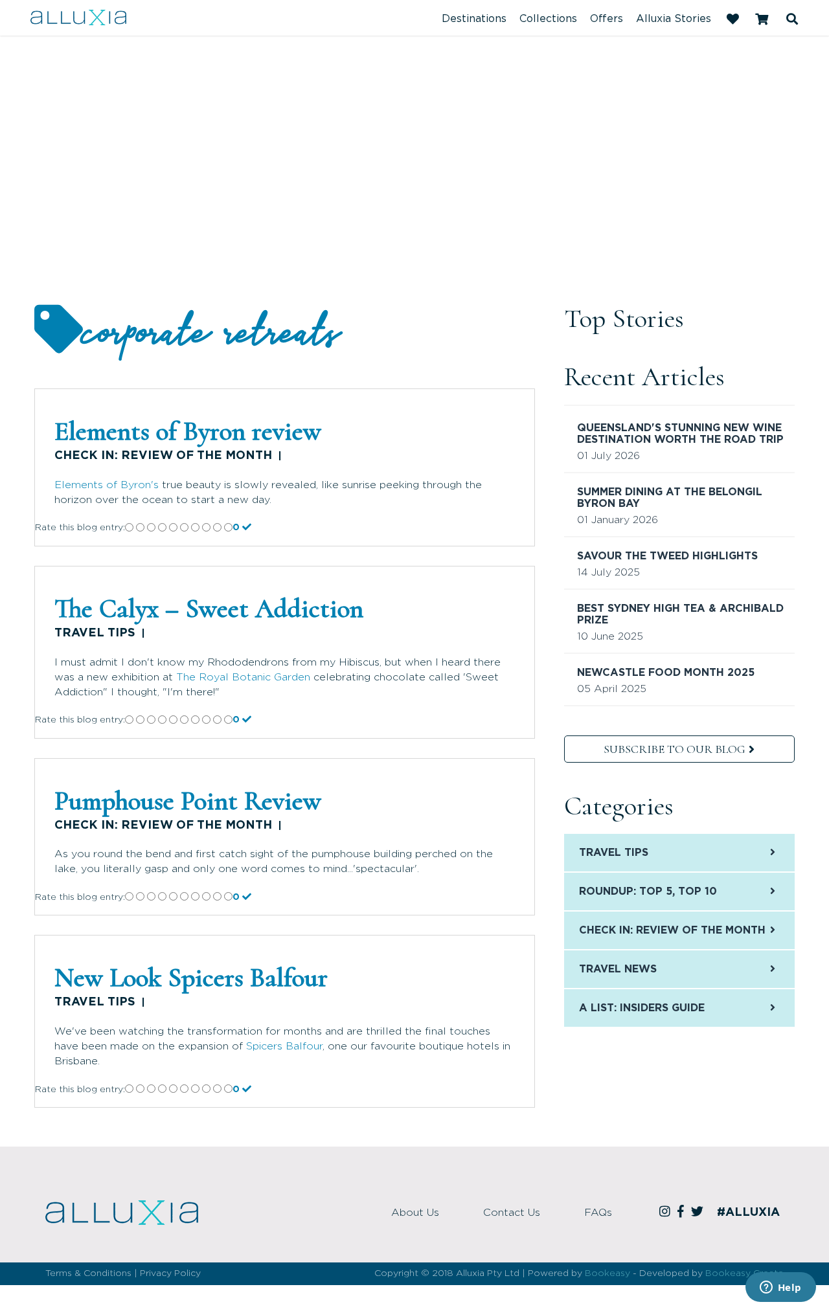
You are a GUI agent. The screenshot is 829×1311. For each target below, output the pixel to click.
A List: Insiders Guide (642, 1008)
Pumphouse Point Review (187, 801)
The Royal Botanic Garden (243, 677)
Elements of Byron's (106, 485)
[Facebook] (682, 1212)
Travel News (618, 969)
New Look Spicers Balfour (191, 977)
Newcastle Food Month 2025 (666, 672)
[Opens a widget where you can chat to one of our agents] (780, 1288)
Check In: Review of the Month (163, 456)
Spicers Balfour (284, 1046)
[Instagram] (666, 1212)
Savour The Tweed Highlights (667, 556)
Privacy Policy (170, 1273)
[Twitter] (699, 1212)
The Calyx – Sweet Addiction (208, 608)
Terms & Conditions (88, 1273)
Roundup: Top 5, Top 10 (648, 891)
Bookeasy (607, 1273)
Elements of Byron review (187, 431)
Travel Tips (94, 633)
